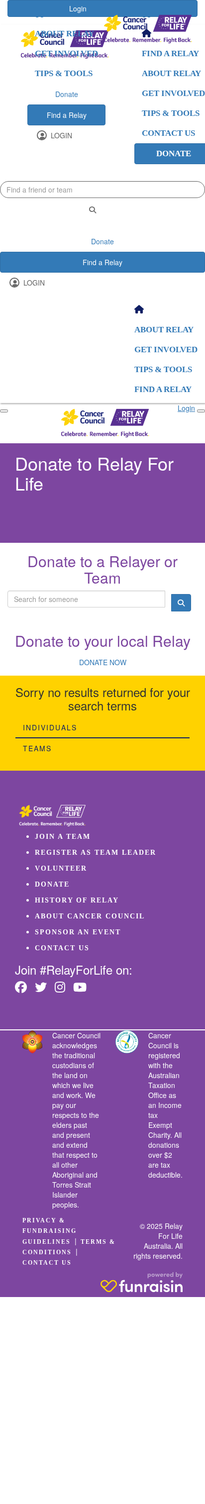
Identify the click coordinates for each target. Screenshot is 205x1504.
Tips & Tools (64, 73)
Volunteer (61, 868)
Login (60, 135)
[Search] (92, 209)
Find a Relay (67, 115)
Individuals (50, 727)
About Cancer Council (90, 916)
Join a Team (63, 836)
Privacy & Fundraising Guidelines (49, 1231)
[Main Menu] (4, 410)
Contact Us (62, 948)
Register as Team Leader (95, 852)
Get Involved (66, 53)
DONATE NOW (102, 662)
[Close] (201, 410)
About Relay (64, 33)
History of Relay (77, 900)
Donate (66, 94)
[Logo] (148, 29)
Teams (37, 748)
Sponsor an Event (78, 932)
